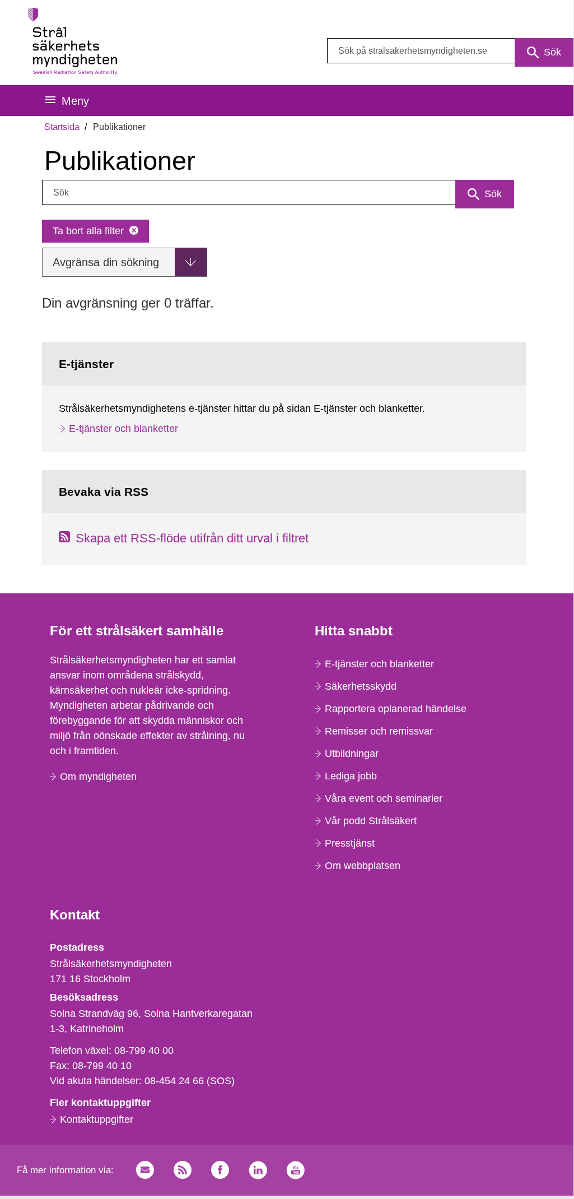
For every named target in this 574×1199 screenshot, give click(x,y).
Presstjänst (350, 843)
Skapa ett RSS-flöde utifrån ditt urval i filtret (192, 538)
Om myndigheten (98, 776)
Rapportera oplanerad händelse (395, 708)
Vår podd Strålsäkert (371, 820)
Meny (75, 101)
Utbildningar (352, 753)
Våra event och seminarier (383, 798)
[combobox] (450, 50)
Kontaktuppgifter (96, 1119)
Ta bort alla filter (88, 230)
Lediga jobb (351, 776)
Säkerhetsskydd (360, 686)
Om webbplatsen (362, 865)
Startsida (62, 127)
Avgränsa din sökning (106, 262)
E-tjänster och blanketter (123, 428)
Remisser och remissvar (379, 731)
